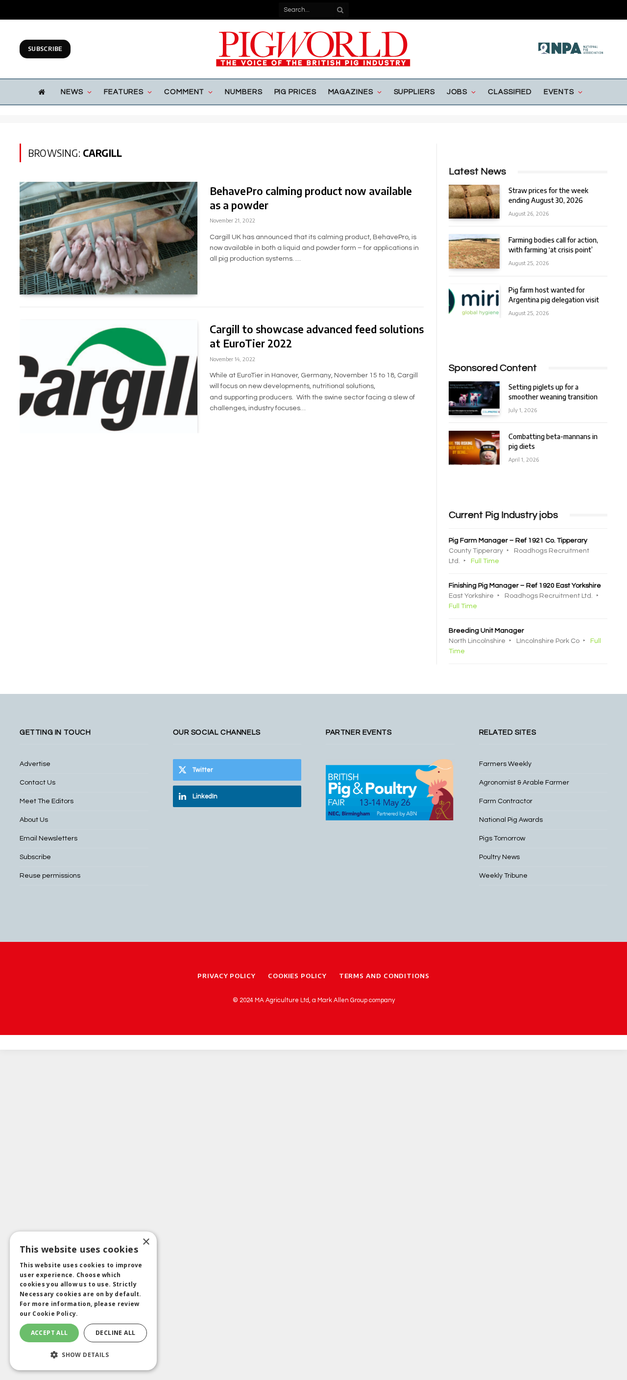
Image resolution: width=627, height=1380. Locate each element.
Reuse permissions (50, 875)
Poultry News (499, 857)
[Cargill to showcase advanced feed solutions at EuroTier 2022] (108, 376)
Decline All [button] (115, 1333)
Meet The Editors (46, 801)
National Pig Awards (511, 819)
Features (124, 92)
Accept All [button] (49, 1333)
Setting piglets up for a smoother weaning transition (553, 392)
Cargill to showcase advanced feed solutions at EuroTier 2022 (317, 336)
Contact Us (37, 782)
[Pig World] (313, 49)
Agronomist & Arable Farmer (524, 782)
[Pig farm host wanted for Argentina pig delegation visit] (474, 301)
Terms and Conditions (384, 976)
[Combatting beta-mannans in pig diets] (474, 448)
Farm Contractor (505, 801)
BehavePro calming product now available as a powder (311, 198)
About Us (34, 819)
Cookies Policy (297, 976)
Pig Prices (295, 92)
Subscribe (45, 48)
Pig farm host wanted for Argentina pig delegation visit (553, 295)
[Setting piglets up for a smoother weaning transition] (474, 398)
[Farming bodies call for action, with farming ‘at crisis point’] (474, 251)
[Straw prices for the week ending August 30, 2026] (474, 202)
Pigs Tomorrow (502, 838)
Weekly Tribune (503, 875)
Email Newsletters (48, 838)
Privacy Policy (226, 976)
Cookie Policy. (55, 1313)
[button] (83, 1354)
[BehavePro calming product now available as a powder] (108, 238)
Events (559, 92)
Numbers (243, 92)
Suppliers (414, 92)
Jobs (457, 92)
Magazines (350, 92)
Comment (184, 92)
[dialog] (83, 1301)
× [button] (145, 1242)
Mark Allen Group (342, 1000)
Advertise (35, 764)
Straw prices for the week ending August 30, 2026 (548, 195)
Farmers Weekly (505, 764)
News (72, 92)
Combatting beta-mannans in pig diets (553, 441)
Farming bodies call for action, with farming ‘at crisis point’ (553, 245)
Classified (510, 92)
